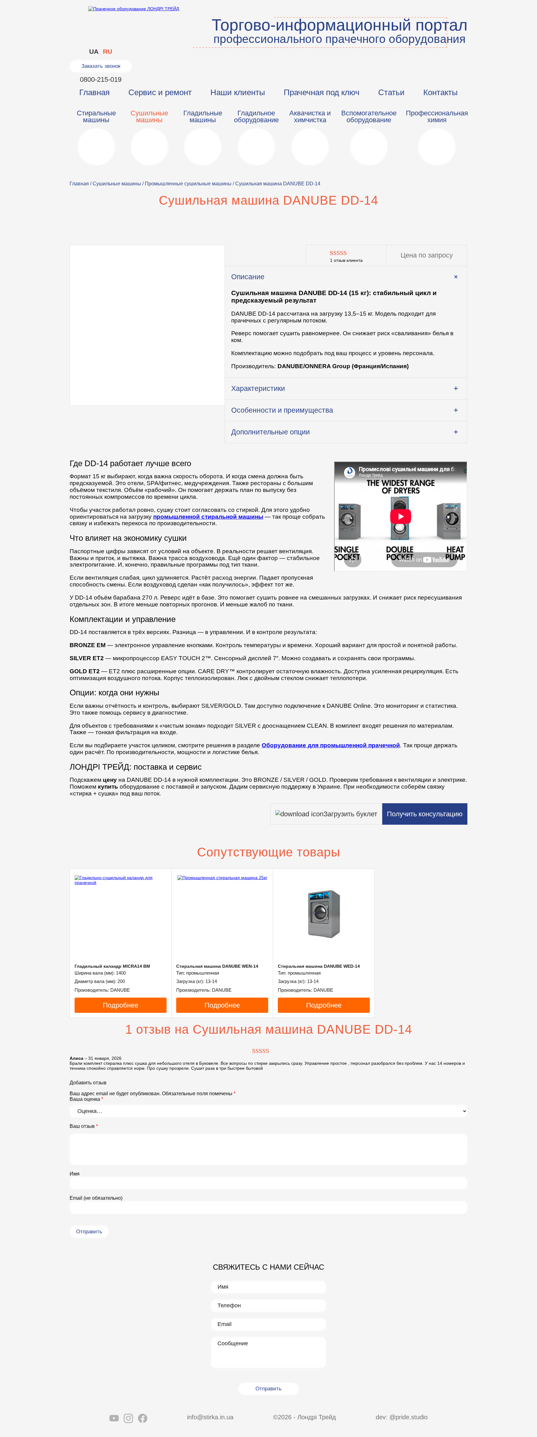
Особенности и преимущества (282, 410)
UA (94, 51)
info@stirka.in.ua (210, 1417)
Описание (247, 277)
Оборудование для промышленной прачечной (331, 745)
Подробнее (120, 1005)
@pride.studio (408, 1417)
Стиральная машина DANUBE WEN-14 (217, 966)
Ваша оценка (86, 1099)
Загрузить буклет (350, 814)
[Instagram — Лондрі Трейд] (128, 1419)
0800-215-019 (101, 79)
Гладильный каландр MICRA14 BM (112, 966)
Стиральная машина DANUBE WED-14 (319, 966)
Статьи (391, 92)
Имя (75, 1173)
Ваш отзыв (84, 1126)
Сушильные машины (117, 183)
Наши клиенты (237, 92)
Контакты (440, 92)
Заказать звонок (100, 66)
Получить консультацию (425, 814)
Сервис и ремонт (160, 92)
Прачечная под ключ (322, 92)
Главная (94, 92)
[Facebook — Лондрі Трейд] (142, 1419)
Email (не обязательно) (96, 1198)
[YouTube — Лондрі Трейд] (114, 1419)
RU (107, 51)
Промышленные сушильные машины (188, 183)
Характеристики (258, 388)
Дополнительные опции (270, 432)
